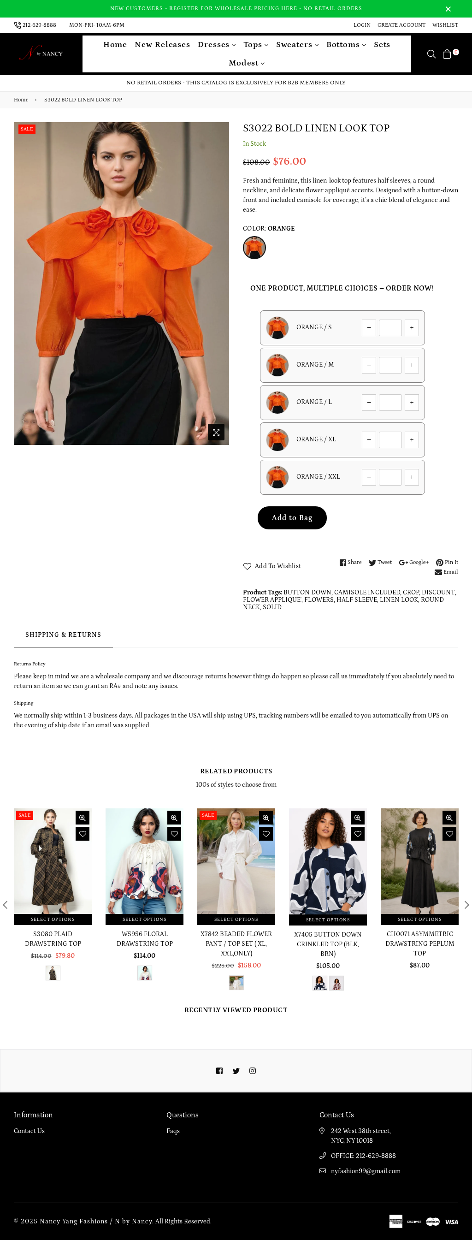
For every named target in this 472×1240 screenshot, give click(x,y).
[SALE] (53, 866)
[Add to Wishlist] (82, 834)
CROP (411, 592)
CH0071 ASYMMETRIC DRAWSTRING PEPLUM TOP (419, 944)
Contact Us (29, 1131)
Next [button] (467, 904)
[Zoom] (216, 432)
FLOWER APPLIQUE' (272, 600)
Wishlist (445, 25)
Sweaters (295, 44)
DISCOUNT (438, 592)
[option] (121, 283)
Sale (27, 129)
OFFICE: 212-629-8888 (363, 1156)
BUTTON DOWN (307, 592)
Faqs (173, 1131)
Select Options (53, 919)
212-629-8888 (39, 25)
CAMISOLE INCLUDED (367, 592)
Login (362, 25)
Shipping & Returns (63, 635)
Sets (382, 44)
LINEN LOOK (399, 600)
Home (115, 44)
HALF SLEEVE (356, 600)
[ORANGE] (254, 247)
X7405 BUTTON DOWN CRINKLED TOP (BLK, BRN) (328, 944)
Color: (269, 228)
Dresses (215, 44)
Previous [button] (5, 904)
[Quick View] (82, 818)
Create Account (401, 25)
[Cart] (447, 54)
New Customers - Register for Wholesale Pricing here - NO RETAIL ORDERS (236, 9)
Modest (245, 63)
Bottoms (344, 44)
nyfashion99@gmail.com (366, 1171)
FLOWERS (319, 600)
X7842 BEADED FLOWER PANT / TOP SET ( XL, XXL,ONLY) (236, 944)
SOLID (272, 607)
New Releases (162, 44)
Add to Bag (292, 518)
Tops (254, 44)
